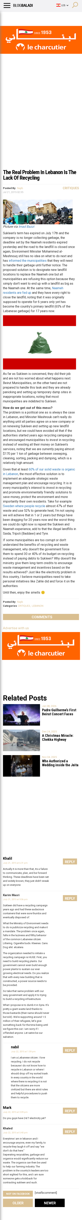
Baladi (54, 17)
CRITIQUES (24, 605)
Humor (26, 17)
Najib (20, 188)
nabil (15, 1047)
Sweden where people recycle (24, 506)
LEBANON (37, 605)
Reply (70, 862)
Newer (50, 1203)
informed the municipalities (28, 261)
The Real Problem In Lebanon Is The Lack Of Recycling (39, 175)
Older (18, 1203)
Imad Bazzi (26, 226)
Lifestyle (9, 17)
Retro (40, 17)
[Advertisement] (41, 123)
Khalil (7, 858)
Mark (7, 1107)
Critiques (71, 188)
